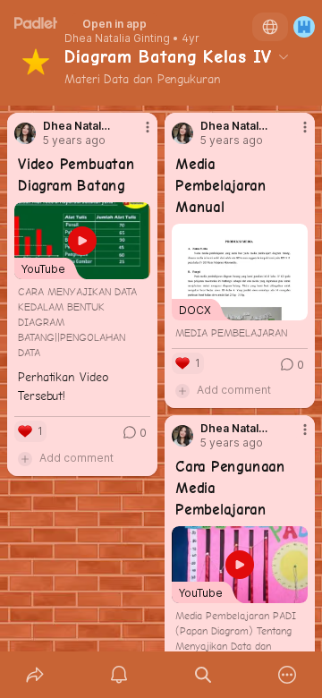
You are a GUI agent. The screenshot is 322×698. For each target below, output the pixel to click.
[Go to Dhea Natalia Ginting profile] (25, 133)
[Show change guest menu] (304, 27)
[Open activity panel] (119, 675)
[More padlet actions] (287, 675)
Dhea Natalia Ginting (117, 38)
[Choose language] (270, 27)
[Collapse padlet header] (283, 56)
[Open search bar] (203, 674)
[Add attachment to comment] (25, 458)
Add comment (76, 457)
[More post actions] (135, 134)
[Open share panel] (35, 675)
